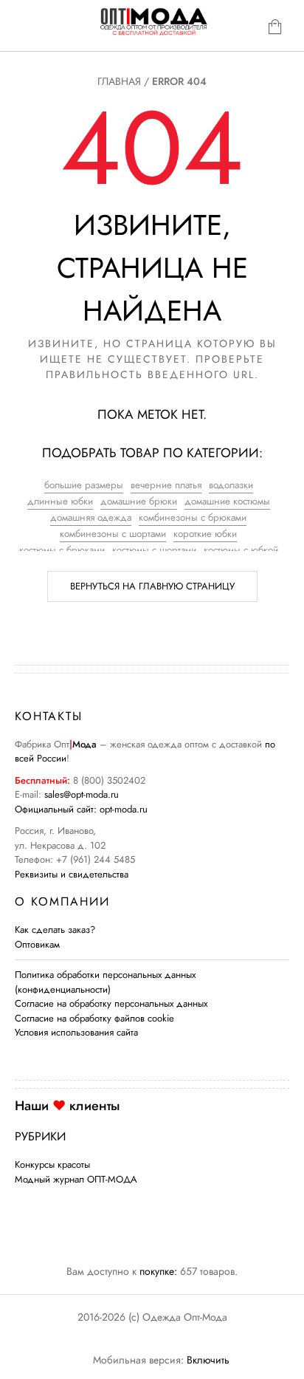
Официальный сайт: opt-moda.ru (81, 809)
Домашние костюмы (227, 501)
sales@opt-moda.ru (81, 794)
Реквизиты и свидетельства (71, 874)
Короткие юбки (205, 534)
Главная (119, 81)
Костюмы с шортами (154, 550)
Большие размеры (83, 485)
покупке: (158, 1271)
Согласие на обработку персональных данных (111, 1003)
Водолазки (231, 485)
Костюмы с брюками (62, 550)
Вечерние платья (166, 485)
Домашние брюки (138, 501)
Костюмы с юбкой (241, 550)
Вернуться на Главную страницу (152, 586)
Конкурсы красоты (52, 1164)
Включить (208, 1359)
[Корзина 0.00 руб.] (278, 30)
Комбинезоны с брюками (192, 517)
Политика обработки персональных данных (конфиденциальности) (105, 982)
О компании (62, 901)
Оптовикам (37, 944)
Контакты (49, 716)
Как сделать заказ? (55, 930)
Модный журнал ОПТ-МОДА (76, 1179)
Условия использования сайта (76, 1032)
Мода (84, 744)
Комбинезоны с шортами (113, 534)
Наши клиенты (67, 1105)
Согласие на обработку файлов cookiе (94, 1018)
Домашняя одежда (90, 517)
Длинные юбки (60, 501)
